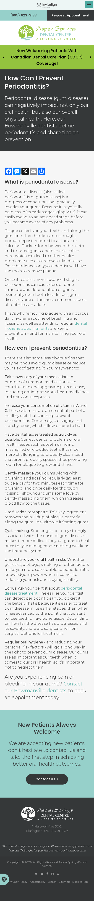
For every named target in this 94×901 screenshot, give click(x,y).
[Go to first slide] (90, 57)
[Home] (47, 32)
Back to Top (80, 881)
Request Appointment (70, 15)
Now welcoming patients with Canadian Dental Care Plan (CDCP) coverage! (47, 57)
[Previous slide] (3, 57)
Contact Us (45, 779)
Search (52, 881)
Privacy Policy (18, 881)
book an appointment (74, 846)
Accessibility (37, 881)
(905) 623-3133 (23, 15)
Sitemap (64, 881)
